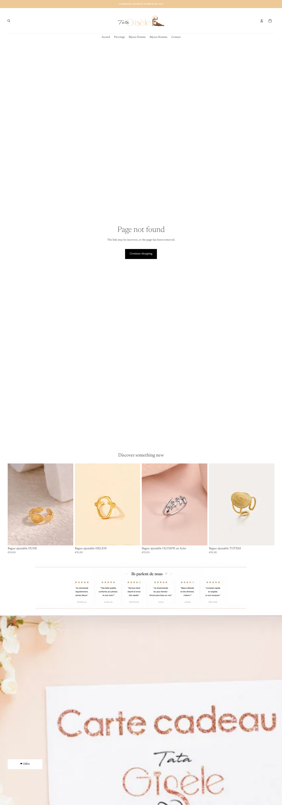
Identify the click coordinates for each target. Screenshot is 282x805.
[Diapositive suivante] (134, 504)
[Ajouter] (67, 539)
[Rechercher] (9, 21)
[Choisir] (201, 539)
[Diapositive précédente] (80, 504)
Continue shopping (141, 253)
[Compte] (261, 21)
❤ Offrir (25, 764)
